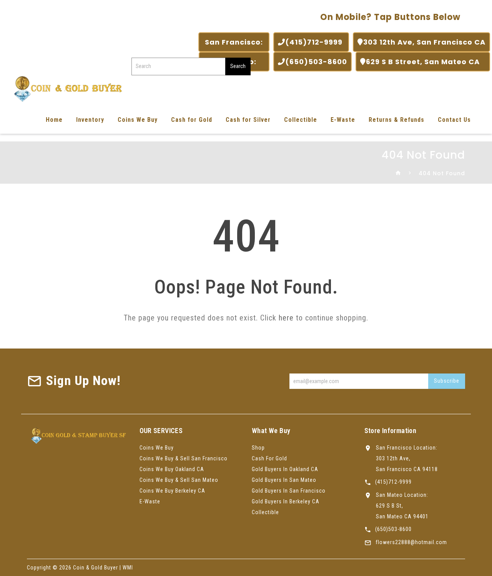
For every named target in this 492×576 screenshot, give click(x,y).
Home (54, 119)
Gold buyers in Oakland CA (285, 469)
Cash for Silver (248, 119)
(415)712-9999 (314, 42)
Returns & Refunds (396, 119)
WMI (128, 567)
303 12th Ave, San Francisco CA (424, 42)
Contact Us (454, 119)
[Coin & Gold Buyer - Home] (65, 88)
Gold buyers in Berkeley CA (285, 501)
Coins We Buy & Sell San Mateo (179, 480)
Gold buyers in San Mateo (284, 480)
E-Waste (343, 119)
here (286, 317)
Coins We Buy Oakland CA (172, 469)
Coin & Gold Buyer (95, 567)
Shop (258, 448)
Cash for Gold (191, 119)
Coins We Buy (138, 119)
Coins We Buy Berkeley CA (172, 491)
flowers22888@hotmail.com (411, 542)
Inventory (90, 119)
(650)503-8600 (316, 61)
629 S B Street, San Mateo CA (425, 61)
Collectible (300, 119)
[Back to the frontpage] (398, 173)
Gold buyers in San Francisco (289, 491)
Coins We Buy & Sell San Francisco (184, 458)
